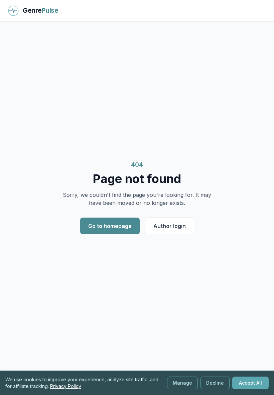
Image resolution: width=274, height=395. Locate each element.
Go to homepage (110, 226)
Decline (215, 383)
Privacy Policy (65, 386)
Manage (182, 383)
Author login (169, 226)
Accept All (250, 383)
